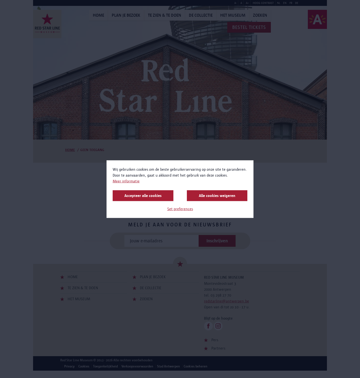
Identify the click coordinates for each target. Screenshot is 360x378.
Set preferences (180, 209)
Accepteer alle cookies (143, 195)
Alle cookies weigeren (217, 195)
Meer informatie (126, 181)
